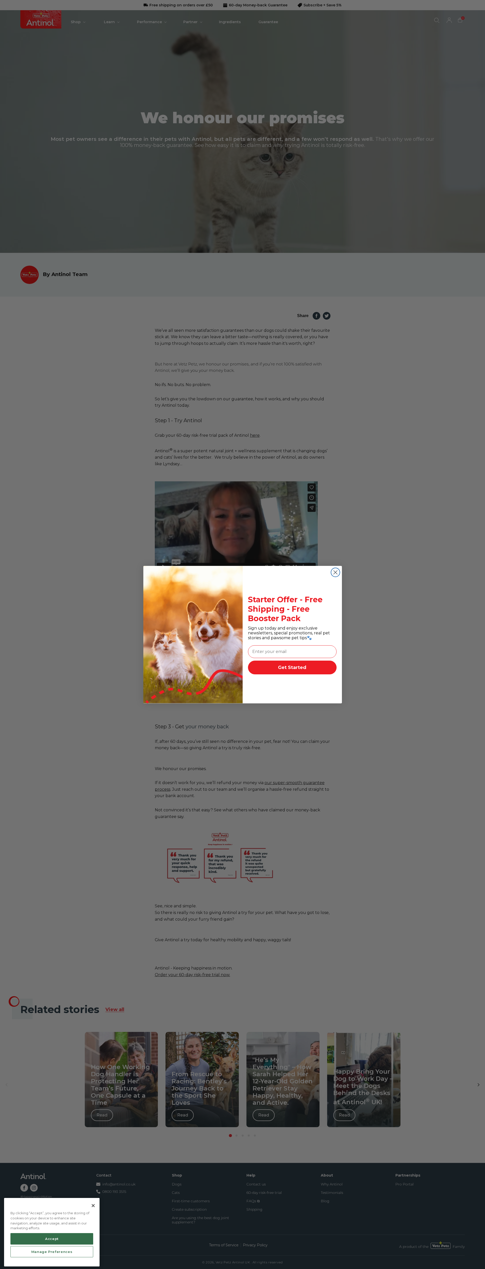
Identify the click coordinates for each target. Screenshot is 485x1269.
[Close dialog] (335, 572)
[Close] (93, 1205)
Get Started (292, 667)
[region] (52, 1232)
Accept (52, 1239)
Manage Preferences (52, 1252)
